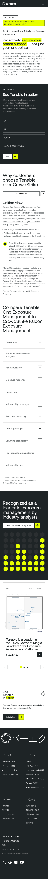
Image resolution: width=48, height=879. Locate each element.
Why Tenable (10, 17)
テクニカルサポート (33, 766)
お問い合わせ (31, 806)
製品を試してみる (32, 810)
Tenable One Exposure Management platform (22, 207)
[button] (5, 667)
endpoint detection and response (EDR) (19, 66)
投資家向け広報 (8, 819)
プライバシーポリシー (10, 836)
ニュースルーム (8, 814)
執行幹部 (5, 810)
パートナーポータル (9, 770)
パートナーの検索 (8, 766)
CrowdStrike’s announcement (16, 483)
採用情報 (29, 823)
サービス (29, 761)
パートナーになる (8, 761)
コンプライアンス (12, 849)
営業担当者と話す (32, 814)
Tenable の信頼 (32, 783)
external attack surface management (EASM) (21, 221)
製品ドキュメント (32, 774)
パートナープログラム (10, 774)
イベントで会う (32, 819)
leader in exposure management (22, 510)
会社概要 (5, 806)
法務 (4, 845)
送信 (7, 156)
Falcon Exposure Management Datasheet (20, 480)
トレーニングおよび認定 (35, 770)
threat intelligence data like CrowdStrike (28, 236)
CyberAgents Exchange (35, 787)
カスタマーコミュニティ (35, 779)
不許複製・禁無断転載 (10, 841)
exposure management (12, 61)
